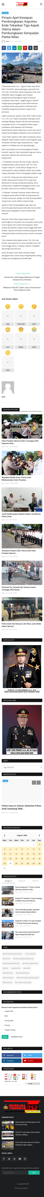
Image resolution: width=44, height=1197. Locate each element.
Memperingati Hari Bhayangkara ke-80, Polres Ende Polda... (27, 1123)
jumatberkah (16, 968)
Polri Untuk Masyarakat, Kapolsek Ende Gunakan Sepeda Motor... (27, 911)
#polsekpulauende (22, 973)
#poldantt (26, 968)
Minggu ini (8, 881)
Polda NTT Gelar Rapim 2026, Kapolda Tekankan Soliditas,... (27, 1133)
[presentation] (34, 783)
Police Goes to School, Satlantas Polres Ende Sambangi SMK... (21, 807)
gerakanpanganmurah (30, 963)
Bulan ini (22, 881)
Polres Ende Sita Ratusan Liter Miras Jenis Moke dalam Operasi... (21, 625)
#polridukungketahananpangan (28, 978)
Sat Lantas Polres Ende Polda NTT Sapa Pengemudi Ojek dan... (27, 933)
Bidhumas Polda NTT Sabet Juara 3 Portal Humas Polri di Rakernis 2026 (22, 289)
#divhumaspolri (8, 978)
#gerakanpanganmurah (11, 963)
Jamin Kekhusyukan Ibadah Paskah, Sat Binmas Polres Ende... (21, 515)
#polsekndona (8, 973)
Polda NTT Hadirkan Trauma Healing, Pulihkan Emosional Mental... (28, 899)
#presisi (5, 968)
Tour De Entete (30, 954)
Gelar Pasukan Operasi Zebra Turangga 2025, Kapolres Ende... (20, 442)
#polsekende (7, 982)
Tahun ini (35, 881)
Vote (5, 1037)
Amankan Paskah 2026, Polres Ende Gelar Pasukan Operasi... (19, 552)
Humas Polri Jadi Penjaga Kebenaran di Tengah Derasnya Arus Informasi (22, 278)
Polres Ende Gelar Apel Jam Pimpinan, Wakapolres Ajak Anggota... (27, 1143)
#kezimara (6, 959)
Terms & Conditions (21, 1188)
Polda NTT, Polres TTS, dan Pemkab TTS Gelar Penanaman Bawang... (28, 922)
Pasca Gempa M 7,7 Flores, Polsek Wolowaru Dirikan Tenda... (27, 888)
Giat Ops (5, 13)
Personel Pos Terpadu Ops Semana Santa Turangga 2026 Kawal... (19, 588)
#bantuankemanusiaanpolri (12, 954)
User (7, 41)
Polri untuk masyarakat (23, 982)
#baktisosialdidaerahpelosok (23, 959)
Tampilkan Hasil (16, 1037)
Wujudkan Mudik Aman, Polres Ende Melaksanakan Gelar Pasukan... (16, 478)
